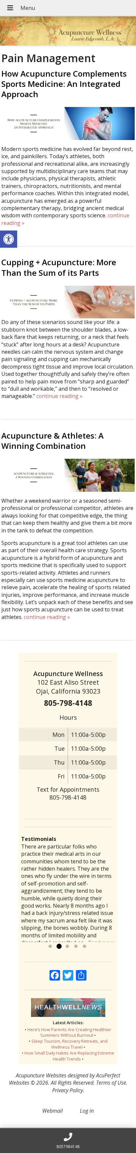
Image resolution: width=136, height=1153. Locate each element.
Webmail (52, 1110)
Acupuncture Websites (41, 1075)
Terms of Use (111, 1082)
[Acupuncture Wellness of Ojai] (68, 32)
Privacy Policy (67, 1090)
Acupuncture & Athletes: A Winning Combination (52, 440)
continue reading (59, 396)
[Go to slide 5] (84, 946)
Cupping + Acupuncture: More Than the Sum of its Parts (58, 267)
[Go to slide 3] (67, 946)
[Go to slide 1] (50, 946)
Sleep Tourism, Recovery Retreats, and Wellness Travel (69, 1044)
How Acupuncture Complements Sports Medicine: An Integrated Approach (64, 83)
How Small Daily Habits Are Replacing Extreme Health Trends (69, 1056)
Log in (87, 1110)
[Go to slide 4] (76, 946)
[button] (8, 239)
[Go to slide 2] (58, 946)
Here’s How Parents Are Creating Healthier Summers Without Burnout (69, 1032)
